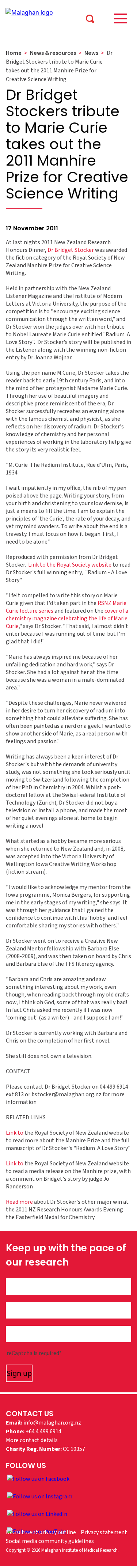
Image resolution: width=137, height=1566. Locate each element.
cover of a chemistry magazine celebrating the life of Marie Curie (67, 618)
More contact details (32, 1440)
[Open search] (90, 18)
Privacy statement (104, 1532)
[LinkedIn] (37, 1514)
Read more (19, 1202)
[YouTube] (37, 1531)
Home (14, 53)
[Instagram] (39, 1496)
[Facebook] (38, 1479)
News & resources (53, 53)
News (91, 53)
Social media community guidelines (50, 1541)
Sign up (19, 1373)
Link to (14, 1133)
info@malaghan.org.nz (52, 1423)
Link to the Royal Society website (69, 565)
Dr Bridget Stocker (70, 250)
